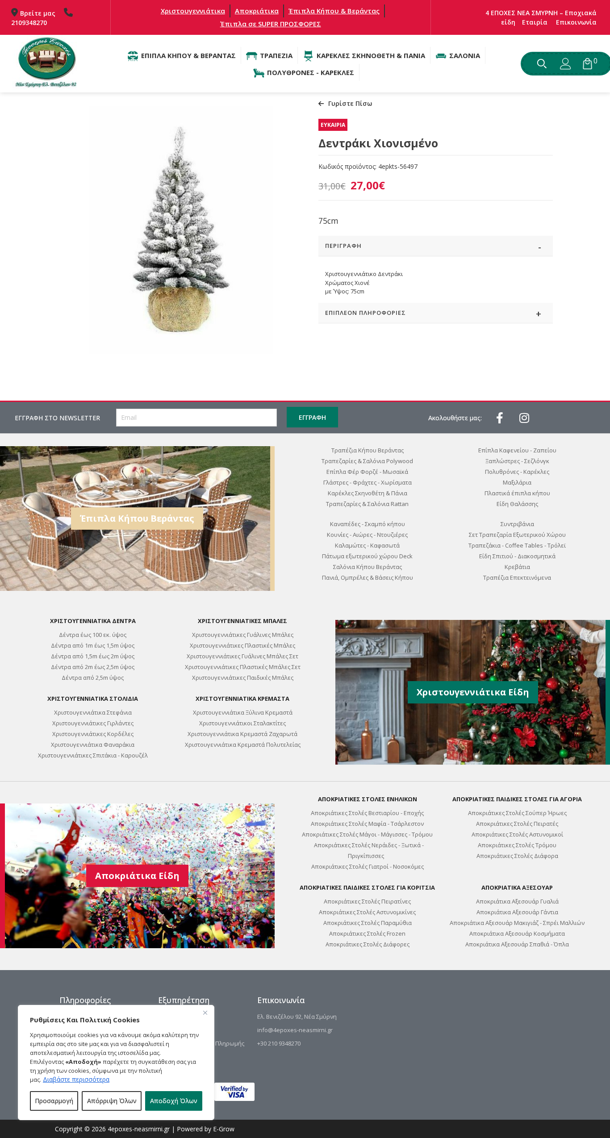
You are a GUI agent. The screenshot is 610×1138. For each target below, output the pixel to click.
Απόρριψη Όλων (112, 1100)
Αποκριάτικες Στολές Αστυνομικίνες (367, 912)
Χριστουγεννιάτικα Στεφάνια (93, 712)
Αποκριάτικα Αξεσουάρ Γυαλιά (517, 901)
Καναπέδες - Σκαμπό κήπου (367, 524)
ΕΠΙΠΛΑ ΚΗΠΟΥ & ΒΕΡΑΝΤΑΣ (188, 55)
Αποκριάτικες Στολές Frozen (367, 933)
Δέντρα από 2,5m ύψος (93, 678)
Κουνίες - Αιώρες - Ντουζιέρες (367, 535)
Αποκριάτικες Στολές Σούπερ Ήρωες (517, 813)
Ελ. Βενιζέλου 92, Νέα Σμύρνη (297, 1016)
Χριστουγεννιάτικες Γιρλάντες (93, 723)
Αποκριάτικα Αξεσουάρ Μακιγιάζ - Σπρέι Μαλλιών (517, 923)
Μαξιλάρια (517, 482)
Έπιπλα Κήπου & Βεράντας (334, 10)
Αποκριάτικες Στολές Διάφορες (367, 944)
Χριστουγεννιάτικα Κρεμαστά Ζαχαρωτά (242, 734)
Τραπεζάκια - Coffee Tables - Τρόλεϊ (517, 545)
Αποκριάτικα (257, 10)
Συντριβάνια (517, 524)
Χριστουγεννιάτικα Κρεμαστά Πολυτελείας (243, 745)
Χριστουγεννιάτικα (193, 10)
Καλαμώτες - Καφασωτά (367, 545)
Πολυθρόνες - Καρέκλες (517, 472)
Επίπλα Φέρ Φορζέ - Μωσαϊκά (367, 472)
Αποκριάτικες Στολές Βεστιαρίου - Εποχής (367, 813)
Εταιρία (534, 22)
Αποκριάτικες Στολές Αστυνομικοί (517, 834)
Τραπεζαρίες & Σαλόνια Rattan (367, 504)
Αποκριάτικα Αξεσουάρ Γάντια (517, 912)
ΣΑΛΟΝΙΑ (464, 55)
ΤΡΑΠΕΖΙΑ (276, 55)
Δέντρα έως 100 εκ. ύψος (92, 635)
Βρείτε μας (37, 13)
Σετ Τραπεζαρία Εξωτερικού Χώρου (517, 535)
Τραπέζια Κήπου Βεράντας (367, 450)
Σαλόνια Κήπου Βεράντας (367, 567)
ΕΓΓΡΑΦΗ (312, 417)
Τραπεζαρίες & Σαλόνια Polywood (367, 461)
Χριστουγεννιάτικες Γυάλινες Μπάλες (242, 635)
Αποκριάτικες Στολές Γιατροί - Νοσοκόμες (367, 866)
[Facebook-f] (500, 417)
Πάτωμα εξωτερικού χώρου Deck (367, 556)
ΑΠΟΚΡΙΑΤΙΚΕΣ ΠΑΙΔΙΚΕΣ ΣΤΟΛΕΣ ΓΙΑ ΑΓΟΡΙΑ (517, 799)
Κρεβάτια (517, 567)
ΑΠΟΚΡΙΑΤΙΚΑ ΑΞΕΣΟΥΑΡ (517, 887)
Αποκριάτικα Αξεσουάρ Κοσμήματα (517, 933)
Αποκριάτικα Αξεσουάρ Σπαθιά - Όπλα (517, 944)
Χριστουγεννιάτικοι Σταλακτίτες (242, 723)
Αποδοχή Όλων (173, 1100)
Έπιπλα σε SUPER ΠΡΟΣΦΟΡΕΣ (270, 23)
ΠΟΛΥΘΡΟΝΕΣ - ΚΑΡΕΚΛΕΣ (310, 72)
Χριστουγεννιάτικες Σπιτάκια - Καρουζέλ (93, 755)
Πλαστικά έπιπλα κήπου (517, 493)
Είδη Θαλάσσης (517, 504)
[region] (116, 1062)
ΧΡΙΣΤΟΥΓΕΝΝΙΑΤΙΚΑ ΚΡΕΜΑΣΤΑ (242, 699)
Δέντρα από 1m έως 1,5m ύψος (92, 645)
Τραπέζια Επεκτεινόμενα (517, 577)
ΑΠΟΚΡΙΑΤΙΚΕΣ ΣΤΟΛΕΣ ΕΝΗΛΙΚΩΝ (367, 799)
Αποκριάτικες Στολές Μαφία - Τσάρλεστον (367, 824)
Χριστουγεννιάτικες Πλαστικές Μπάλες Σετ (243, 667)
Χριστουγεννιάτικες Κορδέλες (93, 734)
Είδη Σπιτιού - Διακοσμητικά (517, 556)
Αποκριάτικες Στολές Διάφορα (517, 856)
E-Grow (223, 1129)
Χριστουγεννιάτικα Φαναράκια (92, 745)
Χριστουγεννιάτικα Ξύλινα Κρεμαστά (242, 712)
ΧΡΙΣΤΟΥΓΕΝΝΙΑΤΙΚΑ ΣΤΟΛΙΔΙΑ (92, 699)
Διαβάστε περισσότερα (76, 1079)
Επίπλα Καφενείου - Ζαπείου (517, 450)
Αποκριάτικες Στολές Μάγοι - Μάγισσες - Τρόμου (367, 834)
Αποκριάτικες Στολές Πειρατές (517, 824)
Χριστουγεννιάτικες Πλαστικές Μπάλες (242, 645)
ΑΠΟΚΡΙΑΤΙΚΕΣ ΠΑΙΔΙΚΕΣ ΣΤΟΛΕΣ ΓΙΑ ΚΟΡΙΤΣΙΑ (367, 887)
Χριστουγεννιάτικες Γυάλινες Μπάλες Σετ (242, 656)
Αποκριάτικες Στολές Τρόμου (517, 845)
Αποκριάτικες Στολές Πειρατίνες (367, 901)
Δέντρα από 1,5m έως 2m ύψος (92, 656)
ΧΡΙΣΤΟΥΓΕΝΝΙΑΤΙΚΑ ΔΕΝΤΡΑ (93, 621)
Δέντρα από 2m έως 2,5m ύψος (92, 667)
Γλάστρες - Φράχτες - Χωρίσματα (367, 482)
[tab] (435, 246)
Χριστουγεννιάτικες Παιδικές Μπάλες (242, 678)
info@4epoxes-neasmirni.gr (295, 1030)
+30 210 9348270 (279, 1043)
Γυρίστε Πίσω (350, 103)
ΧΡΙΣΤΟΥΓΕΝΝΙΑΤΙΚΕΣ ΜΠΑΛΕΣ (242, 621)
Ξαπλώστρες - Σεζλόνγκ (517, 461)
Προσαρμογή (54, 1100)
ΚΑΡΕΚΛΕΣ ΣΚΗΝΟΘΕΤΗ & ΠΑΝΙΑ (371, 55)
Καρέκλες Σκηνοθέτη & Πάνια (367, 493)
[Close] (205, 1012)
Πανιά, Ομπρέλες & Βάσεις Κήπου (367, 577)
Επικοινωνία (576, 22)
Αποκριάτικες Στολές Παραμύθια (367, 923)
